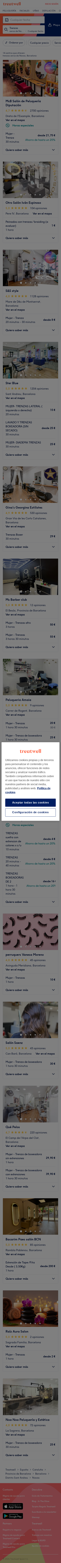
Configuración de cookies (30, 812)
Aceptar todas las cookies (30, 802)
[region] (30, 781)
